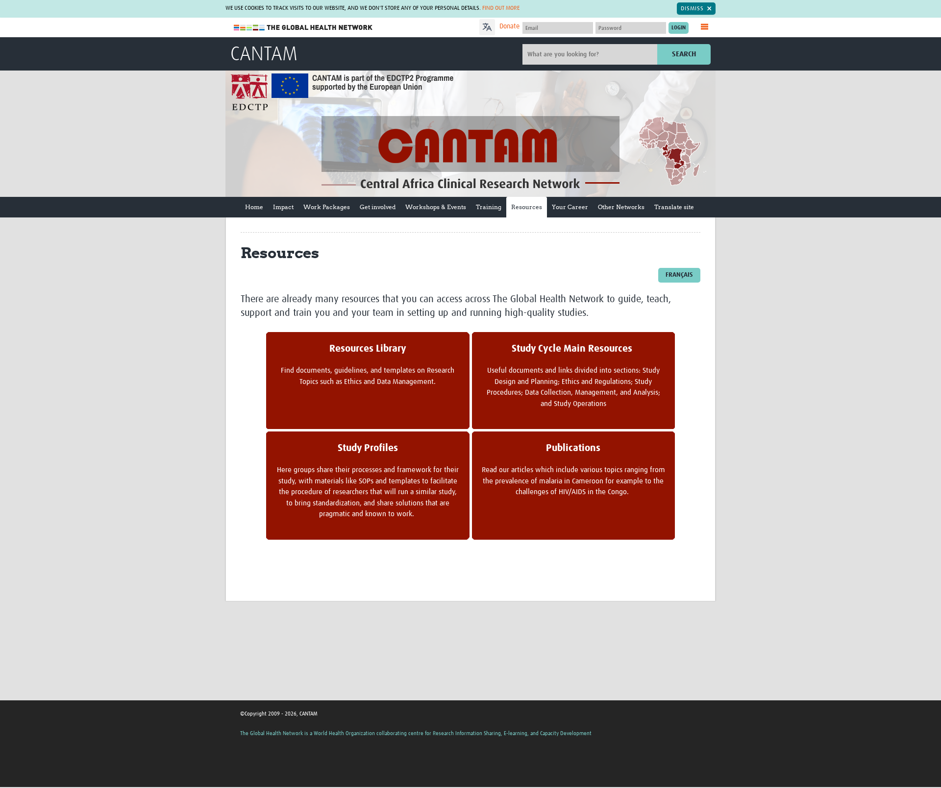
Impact (283, 207)
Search (684, 54)
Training (488, 207)
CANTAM (263, 55)
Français (679, 275)
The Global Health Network (303, 28)
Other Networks (621, 207)
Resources (526, 207)
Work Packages (326, 207)
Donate (509, 26)
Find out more (501, 8)
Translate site (674, 207)
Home (254, 207)
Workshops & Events (435, 207)
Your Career (570, 207)
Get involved (378, 207)
